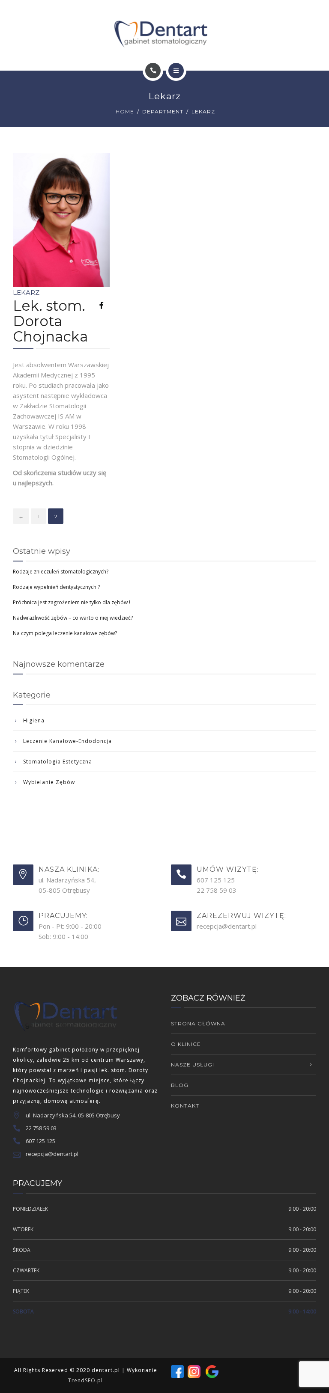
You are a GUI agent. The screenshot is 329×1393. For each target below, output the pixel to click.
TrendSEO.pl (85, 1380)
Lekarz (26, 292)
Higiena (34, 720)
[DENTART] (164, 31)
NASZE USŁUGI (192, 1064)
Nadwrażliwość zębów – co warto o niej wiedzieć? (73, 617)
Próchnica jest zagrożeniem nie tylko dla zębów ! (71, 602)
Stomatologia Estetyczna (57, 761)
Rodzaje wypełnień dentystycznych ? (56, 587)
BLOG (179, 1085)
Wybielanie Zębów (49, 782)
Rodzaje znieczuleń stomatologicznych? (60, 571)
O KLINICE (186, 1044)
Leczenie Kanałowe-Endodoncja (67, 741)
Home (125, 111)
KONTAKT (185, 1105)
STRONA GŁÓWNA (198, 1023)
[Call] (153, 70)
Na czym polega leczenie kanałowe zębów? (65, 633)
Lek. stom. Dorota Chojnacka (50, 321)
